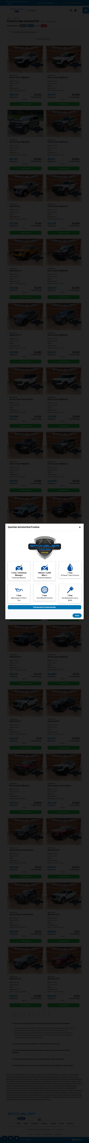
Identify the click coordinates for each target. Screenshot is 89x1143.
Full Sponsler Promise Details (44, 607)
